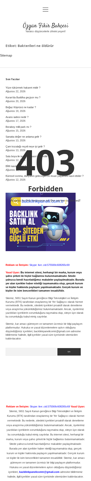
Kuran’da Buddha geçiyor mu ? (23, 97)
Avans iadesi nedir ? (17, 117)
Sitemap (6, 55)
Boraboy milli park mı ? (18, 126)
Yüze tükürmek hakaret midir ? (23, 87)
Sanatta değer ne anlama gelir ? (23, 136)
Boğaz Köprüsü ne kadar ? (21, 107)
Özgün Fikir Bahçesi (45, 26)
